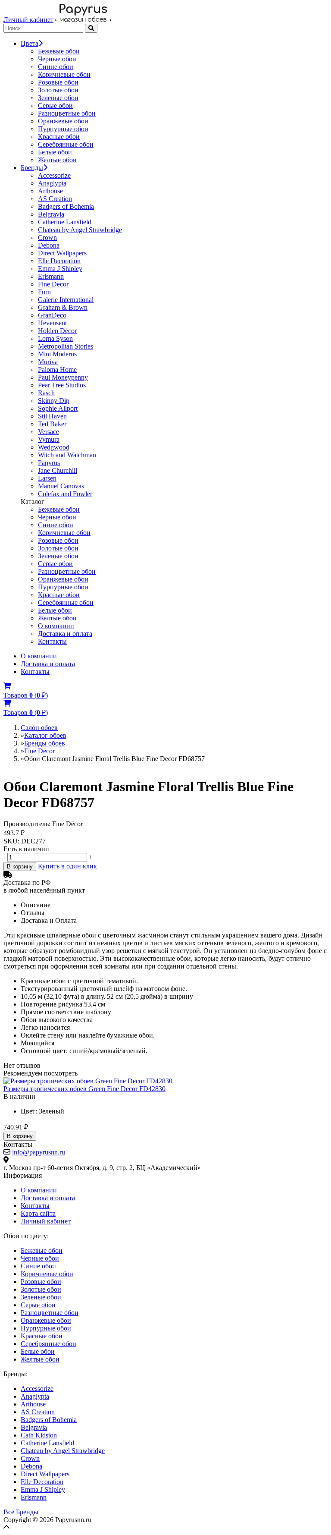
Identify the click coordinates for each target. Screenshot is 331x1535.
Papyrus (49, 462)
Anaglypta (52, 183)
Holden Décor (57, 330)
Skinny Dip (53, 400)
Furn (44, 292)
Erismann (51, 276)
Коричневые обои (64, 74)
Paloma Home (57, 369)
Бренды (32, 167)
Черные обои (57, 59)
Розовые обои (58, 82)
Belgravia (51, 214)
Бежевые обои (59, 51)
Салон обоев (39, 727)
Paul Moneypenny (63, 377)
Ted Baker (52, 424)
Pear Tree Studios (62, 385)
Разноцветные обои (67, 113)
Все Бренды (20, 1512)
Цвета (29, 43)
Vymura (48, 439)
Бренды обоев (44, 743)
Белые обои (55, 152)
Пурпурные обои (63, 128)
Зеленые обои (58, 97)
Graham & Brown (62, 307)
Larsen (47, 478)
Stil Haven (52, 416)
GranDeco (52, 315)
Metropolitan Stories (65, 346)
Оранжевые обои (63, 121)
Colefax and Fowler (65, 493)
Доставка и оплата (65, 633)
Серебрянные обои (66, 144)
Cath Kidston (39, 1435)
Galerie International (66, 299)
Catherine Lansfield (64, 222)
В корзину (20, 866)
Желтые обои (57, 160)
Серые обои (55, 105)
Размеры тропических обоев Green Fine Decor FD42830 (84, 1088)
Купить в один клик (67, 866)
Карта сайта (38, 1213)
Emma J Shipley (60, 268)
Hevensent (52, 323)
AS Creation (55, 198)
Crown (47, 237)
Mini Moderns (57, 354)
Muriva (48, 361)
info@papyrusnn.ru (38, 1152)
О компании (56, 625)
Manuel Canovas (61, 486)
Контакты (52, 641)
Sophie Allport (58, 408)
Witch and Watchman (67, 455)
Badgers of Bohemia (66, 206)
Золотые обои (58, 90)
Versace (48, 431)
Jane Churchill (57, 470)
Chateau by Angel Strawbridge (80, 229)
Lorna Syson (55, 338)
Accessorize (54, 175)
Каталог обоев (45, 735)
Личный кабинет (28, 19)
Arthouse (50, 191)
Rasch (46, 392)
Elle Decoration (59, 260)
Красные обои (59, 136)
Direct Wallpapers (62, 253)
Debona (48, 245)
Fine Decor (53, 284)
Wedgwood (53, 447)
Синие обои (55, 66)
